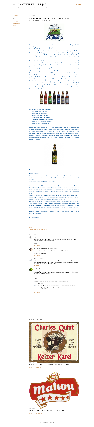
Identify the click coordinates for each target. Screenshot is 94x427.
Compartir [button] (15, 15)
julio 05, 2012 (42, 279)
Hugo (35, 237)
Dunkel (15, 25)
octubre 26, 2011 (40, 237)
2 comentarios (38, 367)
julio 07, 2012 (43, 283)
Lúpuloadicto (37, 268)
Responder (37, 245)
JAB (35, 258)
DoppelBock (16, 23)
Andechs (55, 51)
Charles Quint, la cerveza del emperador (49, 364)
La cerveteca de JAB (32, 4)
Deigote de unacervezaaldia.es (41, 248)
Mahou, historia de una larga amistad (47, 410)
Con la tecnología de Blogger (48, 422)
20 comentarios (38, 413)
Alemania (15, 21)
